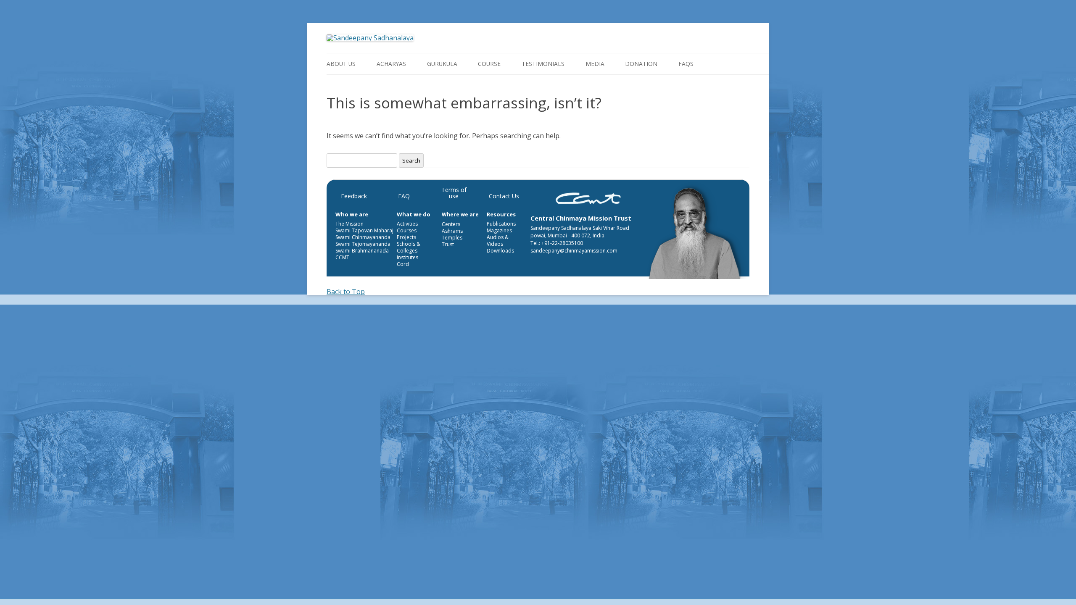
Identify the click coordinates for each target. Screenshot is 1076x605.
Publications (501, 223)
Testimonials (543, 64)
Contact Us (504, 196)
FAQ (404, 196)
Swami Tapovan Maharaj (364, 230)
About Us (341, 64)
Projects (406, 237)
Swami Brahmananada (362, 250)
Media (594, 64)
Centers (451, 224)
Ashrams (452, 230)
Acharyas (391, 64)
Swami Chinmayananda (362, 237)
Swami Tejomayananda (362, 243)
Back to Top (346, 291)
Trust (448, 244)
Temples (452, 237)
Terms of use (454, 193)
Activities (407, 223)
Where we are (460, 214)
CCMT (342, 257)
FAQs (686, 64)
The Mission (349, 223)
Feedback (354, 196)
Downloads (500, 250)
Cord (403, 264)
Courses (407, 230)
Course (489, 64)
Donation (641, 64)
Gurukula (442, 64)
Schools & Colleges (408, 247)
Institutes (407, 257)
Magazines (499, 230)
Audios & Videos (498, 240)
